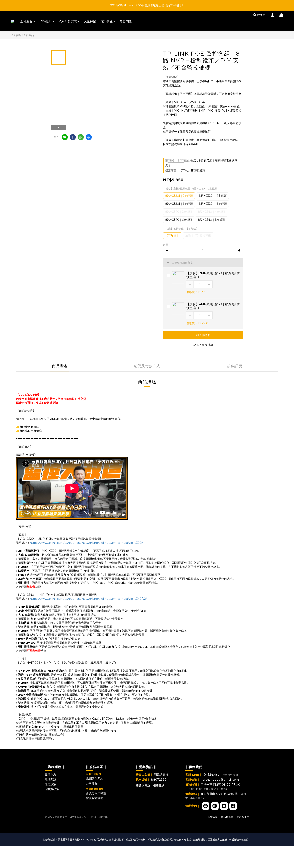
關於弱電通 (143, 785)
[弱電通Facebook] (233, 806)
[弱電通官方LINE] (205, 806)
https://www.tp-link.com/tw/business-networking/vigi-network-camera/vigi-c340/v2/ (88, 599)
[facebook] (73, 137)
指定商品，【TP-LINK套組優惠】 (186, 170)
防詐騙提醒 (243, 816)
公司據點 (92, 783)
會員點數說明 (94, 798)
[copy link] (89, 137)
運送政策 (50, 784)
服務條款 (212, 816)
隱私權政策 (227, 816)
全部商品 (16, 35)
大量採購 (90, 21)
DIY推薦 (46, 21)
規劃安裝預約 (94, 778)
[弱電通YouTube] (224, 806)
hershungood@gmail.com (220, 779)
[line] (65, 137)
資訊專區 (106, 21)
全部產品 (26, 21)
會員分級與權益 (96, 793)
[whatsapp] (81, 137)
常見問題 (126, 21)
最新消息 (50, 774)
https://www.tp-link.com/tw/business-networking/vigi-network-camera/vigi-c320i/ (86, 543)
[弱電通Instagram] (215, 806)
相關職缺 (159, 785)
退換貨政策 (52, 789)
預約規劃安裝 (67, 21)
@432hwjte (211, 774)
